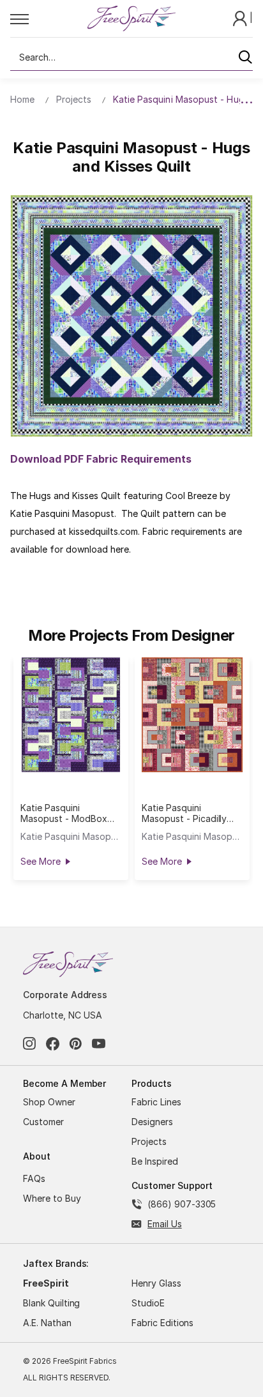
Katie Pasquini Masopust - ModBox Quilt (63, 813)
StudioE (148, 1302)
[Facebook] (52, 1043)
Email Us (164, 1223)
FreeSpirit (46, 1283)
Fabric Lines (156, 1101)
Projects (149, 1141)
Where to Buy (52, 1198)
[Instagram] (29, 1043)
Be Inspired (155, 1161)
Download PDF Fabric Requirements (101, 458)
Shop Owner (49, 1101)
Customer (43, 1121)
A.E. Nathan (47, 1322)
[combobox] (131, 57)
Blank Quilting (51, 1302)
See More (40, 861)
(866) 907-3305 (181, 1204)
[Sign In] (241, 17)
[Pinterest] (75, 1043)
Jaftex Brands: (56, 1263)
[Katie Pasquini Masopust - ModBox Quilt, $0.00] (70, 714)
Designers (152, 1121)
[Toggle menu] (48, 18)
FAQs (34, 1178)
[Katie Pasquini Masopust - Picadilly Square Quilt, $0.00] (192, 714)
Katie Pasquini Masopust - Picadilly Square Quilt (184, 813)
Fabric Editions (162, 1322)
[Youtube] (98, 1043)
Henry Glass (156, 1283)
